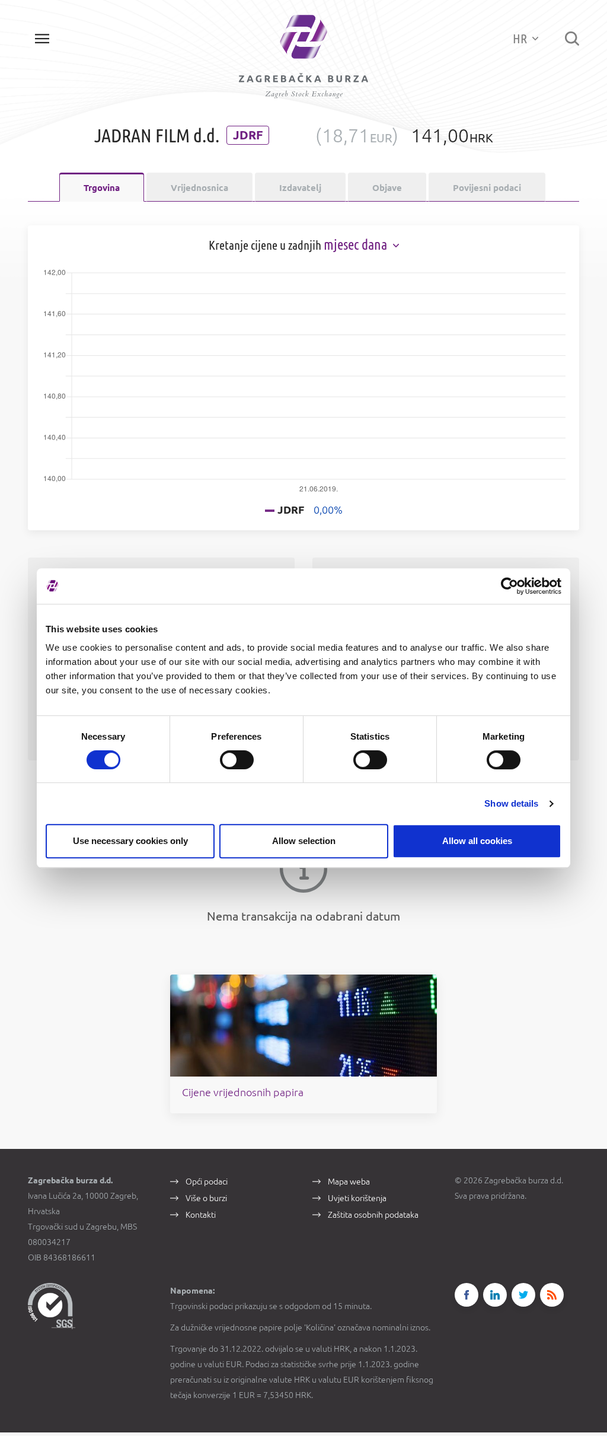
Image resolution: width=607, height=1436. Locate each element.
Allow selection (304, 841)
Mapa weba (349, 1181)
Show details (511, 803)
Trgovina (102, 188)
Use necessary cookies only (130, 841)
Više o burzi (206, 1198)
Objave (387, 188)
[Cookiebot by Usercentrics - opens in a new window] (509, 586)
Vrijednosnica (199, 188)
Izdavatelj (300, 188)
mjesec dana (357, 245)
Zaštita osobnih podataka (373, 1215)
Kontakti (201, 1215)
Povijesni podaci (487, 188)
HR (521, 38)
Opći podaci (207, 1181)
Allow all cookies (477, 841)
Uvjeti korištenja (357, 1198)
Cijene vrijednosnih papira (243, 1092)
